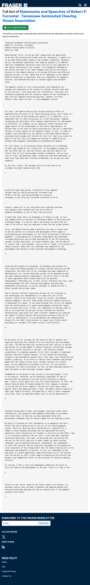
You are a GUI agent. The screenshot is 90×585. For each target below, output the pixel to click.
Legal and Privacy (9, 571)
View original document (16, 27)
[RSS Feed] (8, 547)
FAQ (3, 567)
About (4, 562)
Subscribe (43, 523)
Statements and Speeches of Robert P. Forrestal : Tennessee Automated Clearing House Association (45, 16)
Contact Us (6, 576)
